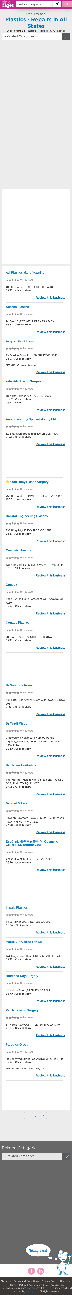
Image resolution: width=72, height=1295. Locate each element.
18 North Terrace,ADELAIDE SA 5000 (28, 395)
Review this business (50, 297)
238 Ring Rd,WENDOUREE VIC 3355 (28, 530)
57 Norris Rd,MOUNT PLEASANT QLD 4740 (33, 1024)
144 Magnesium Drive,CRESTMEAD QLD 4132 (34, 956)
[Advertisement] (36, 80)
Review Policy (18, 1285)
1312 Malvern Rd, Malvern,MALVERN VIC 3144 (35, 564)
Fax (19, 402)
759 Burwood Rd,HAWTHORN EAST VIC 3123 (34, 496)
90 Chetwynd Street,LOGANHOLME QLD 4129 (34, 1058)
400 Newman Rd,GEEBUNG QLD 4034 (29, 286)
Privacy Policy (49, 1281)
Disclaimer (66, 1281)
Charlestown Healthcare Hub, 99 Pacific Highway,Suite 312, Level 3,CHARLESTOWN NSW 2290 (33, 741)
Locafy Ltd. (32, 1291)
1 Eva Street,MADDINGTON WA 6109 (28, 921)
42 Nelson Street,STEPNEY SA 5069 (28, 990)
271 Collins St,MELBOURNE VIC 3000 (29, 859)
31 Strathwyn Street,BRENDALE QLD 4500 (32, 433)
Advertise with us (39, 1285)
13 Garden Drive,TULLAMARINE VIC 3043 (32, 355)
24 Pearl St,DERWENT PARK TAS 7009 (30, 321)
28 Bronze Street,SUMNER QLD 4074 (29, 637)
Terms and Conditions (26, 1281)
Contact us (57, 1285)
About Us (6, 1281)
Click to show (22, 290)
